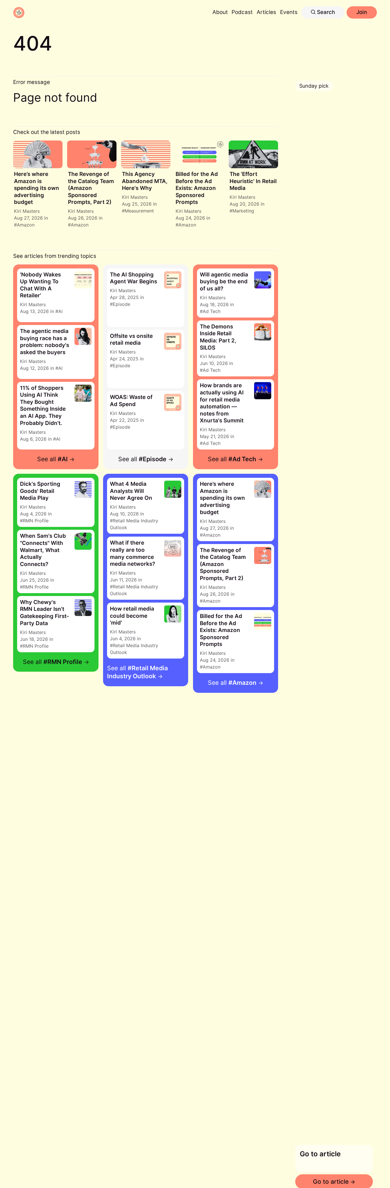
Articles (266, 12)
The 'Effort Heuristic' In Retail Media (253, 181)
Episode (121, 304)
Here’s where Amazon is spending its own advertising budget (36, 188)
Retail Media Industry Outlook (134, 524)
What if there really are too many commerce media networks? (132, 553)
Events (288, 12)
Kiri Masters (27, 211)
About (220, 12)
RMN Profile (36, 520)
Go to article (320, 1154)
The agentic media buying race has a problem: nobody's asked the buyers (44, 342)
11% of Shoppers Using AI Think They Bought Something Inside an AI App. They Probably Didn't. (43, 405)
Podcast (242, 12)
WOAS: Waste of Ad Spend (131, 401)
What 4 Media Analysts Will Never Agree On (131, 491)
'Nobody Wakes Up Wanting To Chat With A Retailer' (40, 285)
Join (361, 12)
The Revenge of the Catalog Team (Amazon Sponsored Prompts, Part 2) (91, 188)
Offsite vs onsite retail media (131, 339)
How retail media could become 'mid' (132, 615)
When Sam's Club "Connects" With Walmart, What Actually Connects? (43, 550)
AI (60, 311)
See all (52, 459)
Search (325, 12)
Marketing (243, 211)
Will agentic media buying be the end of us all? (224, 281)
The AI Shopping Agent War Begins (133, 278)
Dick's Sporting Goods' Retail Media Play (40, 491)
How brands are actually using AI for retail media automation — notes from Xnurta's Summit (222, 403)
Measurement (139, 211)
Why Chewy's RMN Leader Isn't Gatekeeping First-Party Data (44, 613)
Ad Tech (211, 311)
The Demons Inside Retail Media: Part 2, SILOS (218, 337)
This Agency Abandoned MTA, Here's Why (145, 181)
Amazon (26, 225)
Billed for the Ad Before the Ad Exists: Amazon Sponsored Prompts (197, 188)
